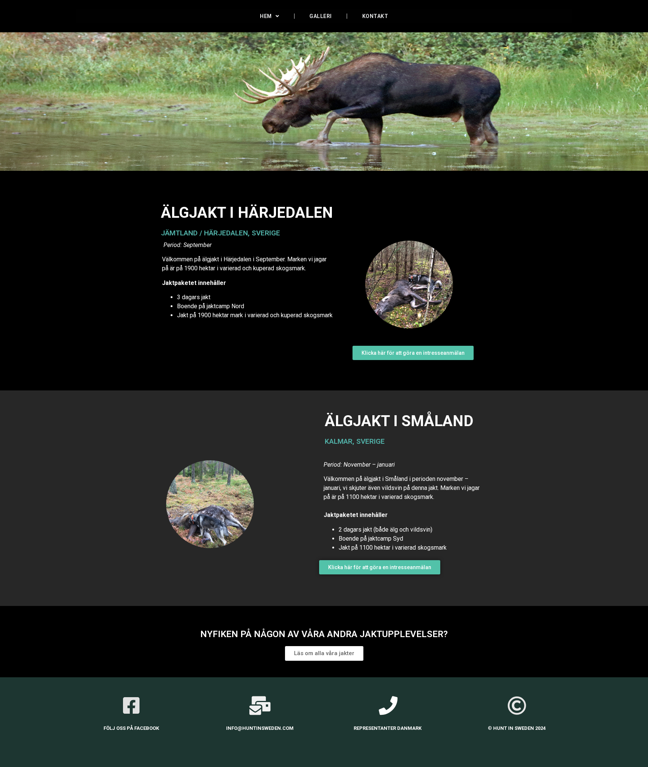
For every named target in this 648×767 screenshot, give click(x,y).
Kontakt (375, 16)
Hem (266, 16)
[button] (413, 353)
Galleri (320, 16)
